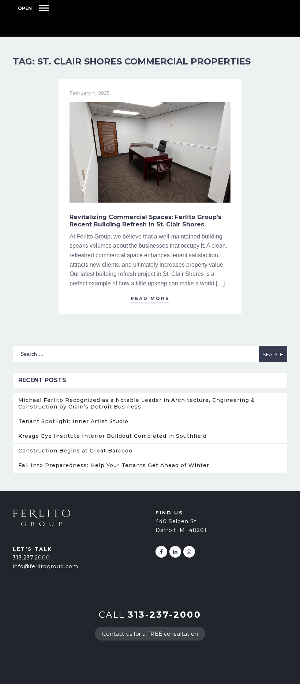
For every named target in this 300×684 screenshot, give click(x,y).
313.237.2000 (31, 557)
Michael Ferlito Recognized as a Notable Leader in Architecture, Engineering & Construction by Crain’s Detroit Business (136, 403)
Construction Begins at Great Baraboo (75, 450)
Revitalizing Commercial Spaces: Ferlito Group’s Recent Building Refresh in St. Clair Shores (145, 221)
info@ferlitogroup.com (45, 566)
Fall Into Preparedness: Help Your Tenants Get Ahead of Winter (113, 465)
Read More (150, 298)
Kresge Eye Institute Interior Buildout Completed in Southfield (112, 436)
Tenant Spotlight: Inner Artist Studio (73, 421)
